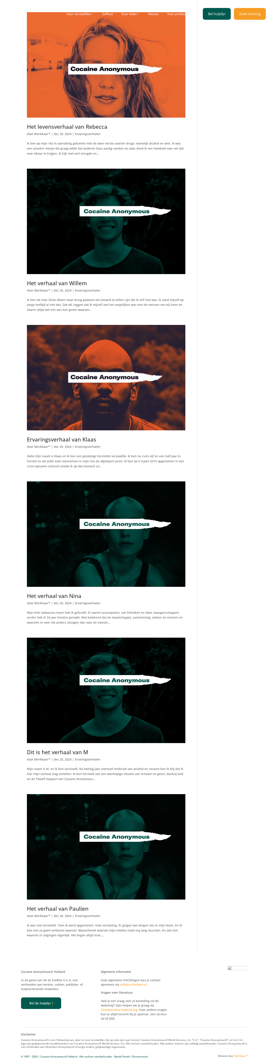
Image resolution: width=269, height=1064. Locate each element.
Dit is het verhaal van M (57, 752)
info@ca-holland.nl (133, 984)
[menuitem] (81, 14)
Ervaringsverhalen (87, 134)
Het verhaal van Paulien (57, 908)
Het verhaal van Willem (57, 283)
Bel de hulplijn (40, 1003)
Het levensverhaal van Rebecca (67, 126)
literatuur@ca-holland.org (119, 1010)
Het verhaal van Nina (54, 596)
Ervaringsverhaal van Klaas (61, 439)
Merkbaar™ (42, 134)
